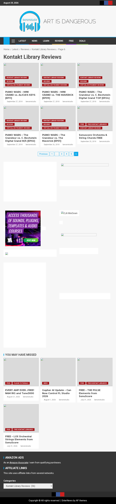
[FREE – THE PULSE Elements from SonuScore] (94, 372)
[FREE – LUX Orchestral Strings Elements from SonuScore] (21, 418)
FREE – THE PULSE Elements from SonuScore (89, 393)
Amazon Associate (19, 462)
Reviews (59, 41)
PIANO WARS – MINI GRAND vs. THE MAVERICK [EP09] (57, 95)
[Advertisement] (31, 183)
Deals (82, 41)
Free (71, 41)
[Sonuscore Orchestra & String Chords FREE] (94, 118)
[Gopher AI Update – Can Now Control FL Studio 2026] (58, 372)
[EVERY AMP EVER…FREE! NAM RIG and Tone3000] (21, 372)
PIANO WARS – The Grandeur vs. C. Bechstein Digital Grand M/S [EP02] (21, 138)
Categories (10, 480)
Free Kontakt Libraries (97, 124)
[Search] (110, 41)
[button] (13, 40)
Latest (22, 41)
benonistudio (31, 102)
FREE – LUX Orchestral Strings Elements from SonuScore (19, 439)
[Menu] (13, 40)
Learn (46, 41)
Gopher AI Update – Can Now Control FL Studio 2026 (56, 393)
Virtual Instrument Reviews (18, 85)
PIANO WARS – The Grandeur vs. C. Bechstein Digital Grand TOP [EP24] (94, 95)
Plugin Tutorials (21, 383)
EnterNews (67, 500)
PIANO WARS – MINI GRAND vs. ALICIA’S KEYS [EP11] (20, 95)
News (34, 41)
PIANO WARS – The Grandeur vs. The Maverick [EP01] (53, 138)
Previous (43, 154)
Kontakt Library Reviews (17, 77)
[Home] (6, 41)
